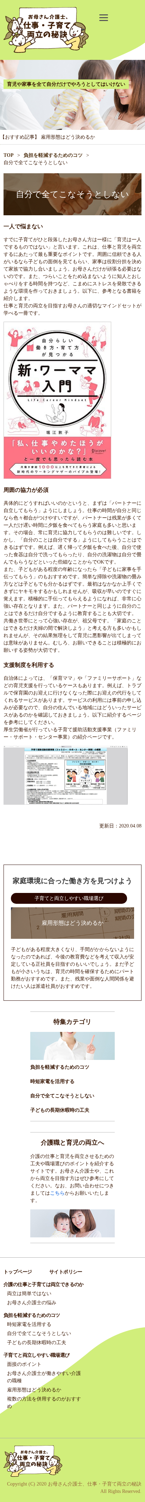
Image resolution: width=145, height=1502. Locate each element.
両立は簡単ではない (29, 1293)
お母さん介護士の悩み (31, 1302)
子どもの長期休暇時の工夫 (59, 1110)
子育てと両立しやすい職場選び (68, 898)
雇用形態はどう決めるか (68, 137)
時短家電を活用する (52, 1081)
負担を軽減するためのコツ (59, 1067)
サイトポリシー (65, 1271)
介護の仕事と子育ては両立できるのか (44, 1284)
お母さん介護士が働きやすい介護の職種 (44, 1377)
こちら (57, 1193)
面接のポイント (24, 1364)
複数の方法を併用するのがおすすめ (44, 1402)
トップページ (18, 1271)
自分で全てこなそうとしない (62, 1095)
